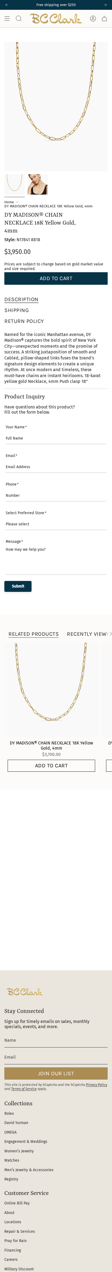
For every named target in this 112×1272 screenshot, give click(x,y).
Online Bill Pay (17, 1203)
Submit (18, 586)
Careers (11, 1259)
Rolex (9, 1113)
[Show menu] (7, 18)
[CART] (104, 18)
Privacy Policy (96, 1085)
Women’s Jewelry (19, 1151)
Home (9, 202)
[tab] (21, 299)
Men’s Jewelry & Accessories (29, 1170)
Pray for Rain (15, 1240)
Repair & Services (19, 1231)
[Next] (105, 4)
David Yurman (16, 1122)
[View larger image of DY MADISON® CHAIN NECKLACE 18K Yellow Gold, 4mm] (14, 184)
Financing (12, 1250)
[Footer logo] (24, 992)
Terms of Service (24, 1089)
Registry (11, 1179)
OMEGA (10, 1132)
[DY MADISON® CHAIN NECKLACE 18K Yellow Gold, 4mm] (51, 690)
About (9, 1212)
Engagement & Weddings (25, 1141)
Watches (11, 1160)
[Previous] (6, 4)
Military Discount (19, 1269)
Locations (12, 1222)
